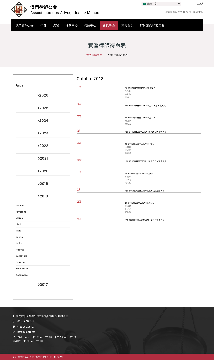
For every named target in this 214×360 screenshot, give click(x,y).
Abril (18, 224)
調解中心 (90, 25)
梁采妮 (128, 182)
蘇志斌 (128, 153)
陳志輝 (128, 147)
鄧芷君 (128, 91)
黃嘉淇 (128, 124)
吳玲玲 (128, 209)
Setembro (21, 255)
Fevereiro (21, 211)
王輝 (127, 97)
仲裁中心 (72, 25)
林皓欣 (128, 176)
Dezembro (22, 275)
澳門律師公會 (43, 7)
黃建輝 (128, 121)
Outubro (20, 262)
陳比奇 (128, 150)
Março (19, 218)
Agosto (20, 249)
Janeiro (20, 205)
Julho (19, 243)
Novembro (22, 268)
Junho (19, 237)
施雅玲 (128, 94)
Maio (18, 230)
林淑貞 (128, 206)
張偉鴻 (128, 179)
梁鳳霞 (128, 212)
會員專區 (109, 25)
